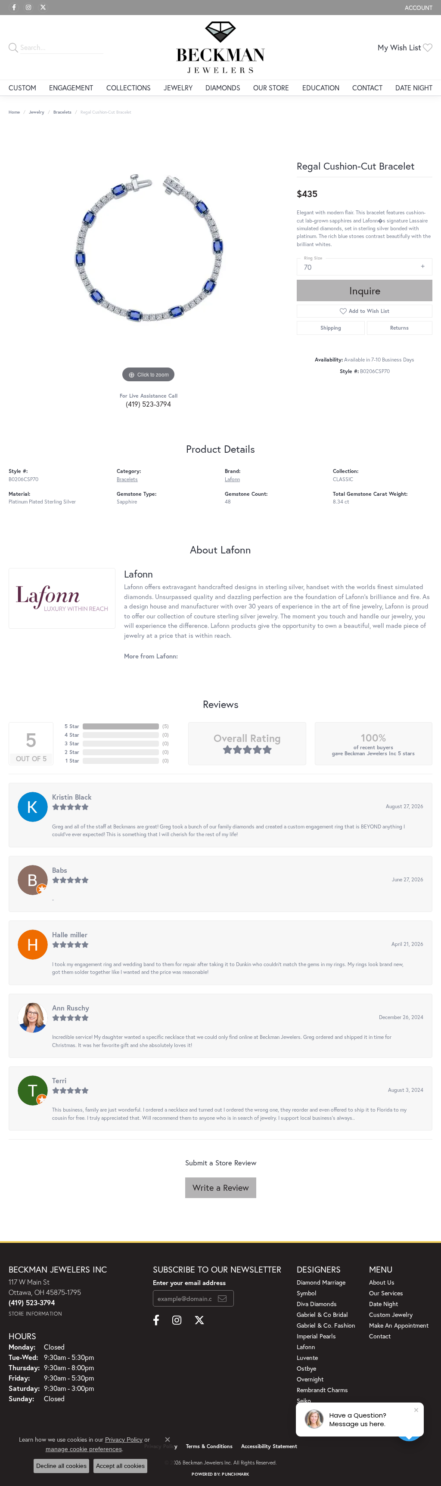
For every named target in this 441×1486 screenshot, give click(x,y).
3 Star (72, 743)
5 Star (72, 726)
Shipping (330, 327)
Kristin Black (72, 796)
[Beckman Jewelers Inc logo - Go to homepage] (220, 47)
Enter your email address (189, 1282)
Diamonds (222, 87)
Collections (128, 87)
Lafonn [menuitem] (306, 1347)
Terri (59, 1080)
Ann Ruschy (70, 1007)
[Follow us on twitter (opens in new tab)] (43, 8)
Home (14, 112)
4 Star (72, 735)
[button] (417, 7)
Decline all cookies (61, 1465)
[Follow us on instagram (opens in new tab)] (28, 8)
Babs (59, 869)
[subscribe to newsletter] (222, 1298)
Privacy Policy (124, 1439)
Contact (367, 87)
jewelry (36, 112)
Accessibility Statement (269, 1446)
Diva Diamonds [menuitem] (317, 1304)
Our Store (271, 87)
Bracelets (62, 112)
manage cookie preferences (84, 1449)
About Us (381, 1282)
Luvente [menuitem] (307, 1357)
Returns (399, 327)
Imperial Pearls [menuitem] (316, 1336)
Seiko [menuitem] (304, 1400)
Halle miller (69, 934)
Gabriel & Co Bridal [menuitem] (322, 1314)
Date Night (413, 87)
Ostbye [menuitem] (306, 1368)
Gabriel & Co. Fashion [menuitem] (326, 1325)
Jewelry (178, 87)
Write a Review (221, 1187)
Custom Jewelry (391, 1314)
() (165, 726)
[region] (148, 256)
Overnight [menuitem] (310, 1379)
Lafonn (232, 479)
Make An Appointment (399, 1325)
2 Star (72, 752)
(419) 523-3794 (148, 403)
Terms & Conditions (209, 1446)
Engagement (71, 87)
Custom (22, 87)
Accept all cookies (120, 1465)
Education (320, 87)
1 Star (72, 760)
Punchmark (235, 1474)
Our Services (386, 1293)
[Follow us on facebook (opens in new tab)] (14, 8)
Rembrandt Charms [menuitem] (322, 1390)
